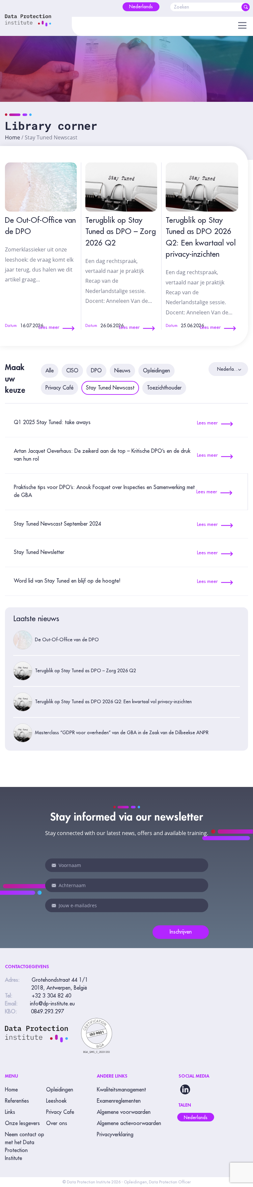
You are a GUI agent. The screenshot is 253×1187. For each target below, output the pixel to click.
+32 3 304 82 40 (51, 996)
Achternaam (54, 885)
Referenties (17, 1101)
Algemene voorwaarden (124, 1112)
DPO (96, 370)
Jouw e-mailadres (54, 905)
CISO (72, 370)
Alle (49, 370)
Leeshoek (56, 1101)
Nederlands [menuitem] (196, 1117)
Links (10, 1112)
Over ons (56, 1123)
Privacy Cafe (60, 1112)
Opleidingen (156, 370)
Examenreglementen (119, 1101)
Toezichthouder (164, 388)
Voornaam (54, 865)
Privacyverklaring (115, 1134)
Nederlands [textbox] (228, 369)
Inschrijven (181, 932)
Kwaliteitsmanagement (121, 1089)
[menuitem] (141, 6)
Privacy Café (59, 388)
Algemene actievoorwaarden (129, 1123)
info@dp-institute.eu (52, 1003)
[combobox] (228, 369)
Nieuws (122, 370)
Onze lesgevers (22, 1123)
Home (12, 137)
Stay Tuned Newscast (110, 388)
